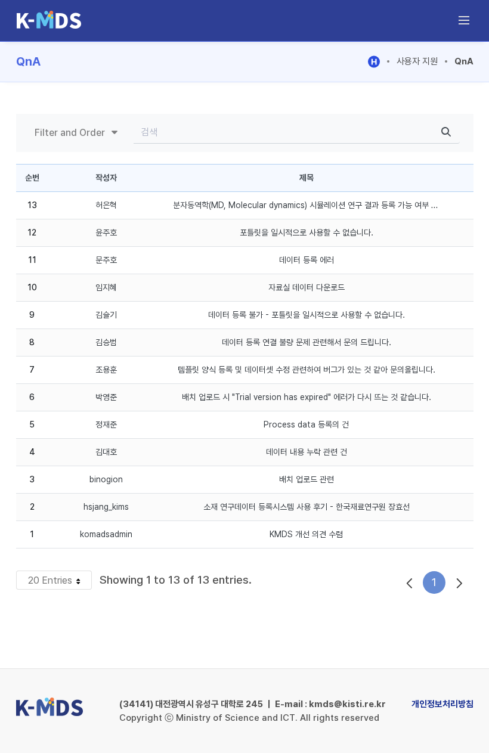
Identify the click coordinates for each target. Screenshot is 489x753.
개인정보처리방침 (442, 704)
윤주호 (106, 232)
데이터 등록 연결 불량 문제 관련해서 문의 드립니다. (306, 342)
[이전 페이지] (409, 582)
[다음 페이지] (459, 582)
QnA (463, 61)
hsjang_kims (106, 507)
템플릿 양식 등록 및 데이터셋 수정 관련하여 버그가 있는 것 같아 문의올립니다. (306, 369)
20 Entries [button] (60, 582)
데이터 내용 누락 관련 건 (306, 452)
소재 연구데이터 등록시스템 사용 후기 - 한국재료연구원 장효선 (306, 507)
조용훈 (106, 369)
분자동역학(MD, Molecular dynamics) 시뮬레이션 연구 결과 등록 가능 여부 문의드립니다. (324, 205)
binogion (106, 479)
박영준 (106, 397)
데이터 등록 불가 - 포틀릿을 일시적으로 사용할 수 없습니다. (306, 315)
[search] (446, 133)
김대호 (106, 452)
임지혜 (106, 287)
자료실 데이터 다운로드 (306, 287)
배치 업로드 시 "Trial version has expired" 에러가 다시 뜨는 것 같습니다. (306, 397)
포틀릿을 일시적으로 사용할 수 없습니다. (306, 232)
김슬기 (106, 315)
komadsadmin (106, 534)
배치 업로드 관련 (306, 479)
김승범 (106, 342)
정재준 (106, 424)
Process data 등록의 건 (306, 424)
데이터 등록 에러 (306, 260)
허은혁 (106, 205)
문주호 (106, 260)
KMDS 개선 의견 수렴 (306, 534)
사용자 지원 (417, 61)
